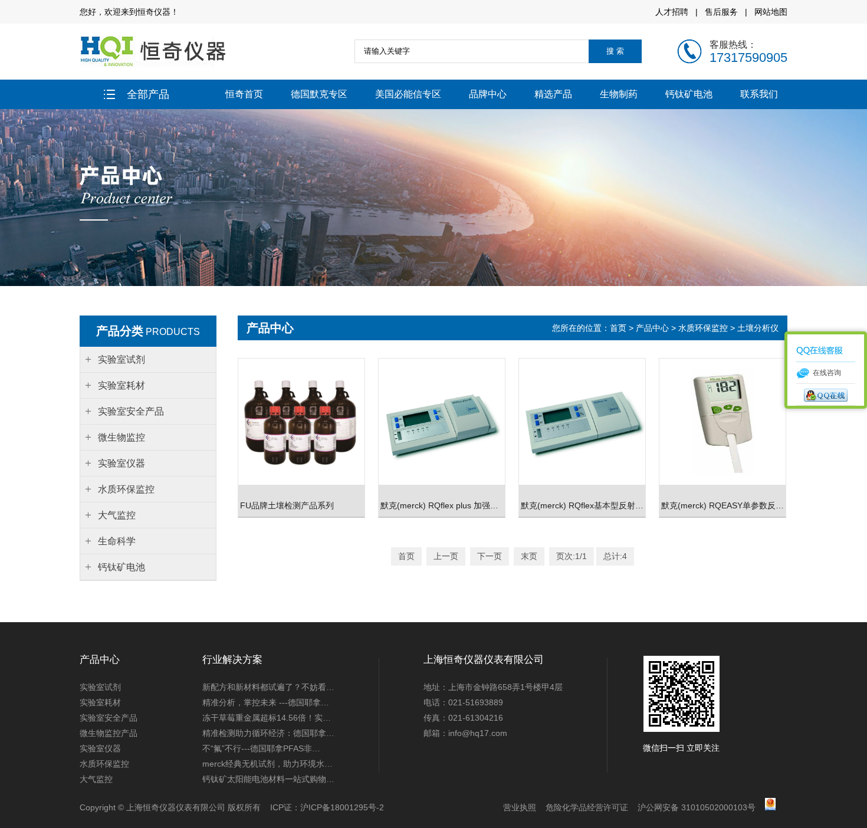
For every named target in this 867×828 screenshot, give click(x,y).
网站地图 (770, 12)
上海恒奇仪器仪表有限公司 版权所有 (193, 807)
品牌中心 (488, 94)
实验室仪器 (100, 748)
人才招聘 (671, 12)
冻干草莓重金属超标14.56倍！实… (266, 717)
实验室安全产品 (108, 717)
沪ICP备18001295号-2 (342, 807)
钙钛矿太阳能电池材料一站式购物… (268, 779)
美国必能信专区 (408, 94)
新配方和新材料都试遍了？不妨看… (268, 687)
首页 (619, 328)
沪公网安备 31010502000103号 (697, 807)
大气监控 (96, 779)
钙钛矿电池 (688, 94)
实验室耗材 (100, 702)
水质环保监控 (703, 328)
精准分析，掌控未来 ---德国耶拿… (265, 702)
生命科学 (117, 541)
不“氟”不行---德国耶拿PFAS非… (261, 748)
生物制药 (619, 94)
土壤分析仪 (758, 328)
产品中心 (652, 328)
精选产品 (553, 94)
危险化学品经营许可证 (587, 807)
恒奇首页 (244, 94)
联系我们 (759, 94)
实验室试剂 (100, 687)
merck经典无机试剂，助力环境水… (267, 763)
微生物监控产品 (108, 733)
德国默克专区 (319, 94)
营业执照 (519, 807)
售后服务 (721, 12)
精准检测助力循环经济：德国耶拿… (268, 733)
